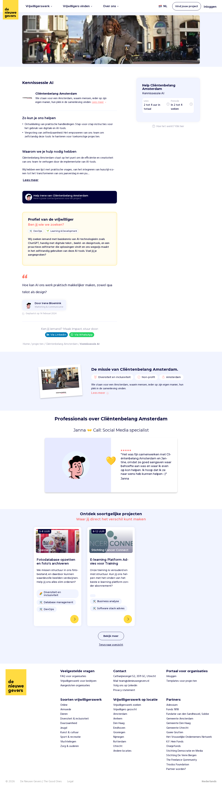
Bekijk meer (110, 636)
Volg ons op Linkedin (125, 685)
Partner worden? (176, 769)
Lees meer (98, 393)
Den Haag (119, 723)
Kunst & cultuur (69, 732)
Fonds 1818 (172, 709)
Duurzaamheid (68, 723)
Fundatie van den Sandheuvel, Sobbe (187, 714)
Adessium (172, 705)
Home (26, 344)
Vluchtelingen (68, 741)
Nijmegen (118, 737)
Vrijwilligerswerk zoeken (127, 705)
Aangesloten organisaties (75, 685)
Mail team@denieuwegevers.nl (131, 681)
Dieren (64, 714)
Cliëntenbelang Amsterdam (62, 344)
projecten (38, 344)
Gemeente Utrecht (177, 728)
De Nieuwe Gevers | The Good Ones (41, 781)
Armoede (65, 709)
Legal (70, 781)
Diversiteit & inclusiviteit (74, 718)
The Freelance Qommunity (181, 760)
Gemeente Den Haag (178, 723)
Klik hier (179, 126)
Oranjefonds (173, 746)
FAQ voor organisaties (73, 676)
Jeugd (63, 728)
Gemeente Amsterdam (179, 718)
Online (63, 705)
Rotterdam (119, 741)
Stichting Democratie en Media (184, 751)
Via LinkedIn (58, 334)
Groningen (119, 732)
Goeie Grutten (174, 732)
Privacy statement (124, 690)
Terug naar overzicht (111, 645)
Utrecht (117, 746)
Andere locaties (122, 751)
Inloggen (210, 6)
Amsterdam (120, 714)
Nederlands (209, 781)
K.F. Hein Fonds (174, 741)
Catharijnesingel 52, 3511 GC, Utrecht (134, 676)
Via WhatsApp (84, 334)
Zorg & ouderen (69, 746)
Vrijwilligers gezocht (125, 709)
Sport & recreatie (70, 737)
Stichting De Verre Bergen (181, 755)
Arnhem (117, 718)
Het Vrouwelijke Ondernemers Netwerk (189, 737)
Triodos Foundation (177, 764)
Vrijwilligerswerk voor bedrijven (78, 681)
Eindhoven (119, 728)
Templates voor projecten (181, 681)
